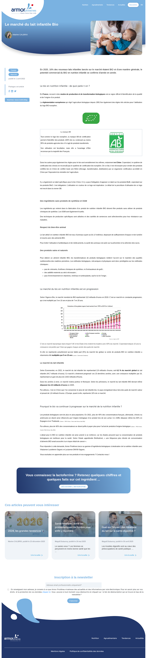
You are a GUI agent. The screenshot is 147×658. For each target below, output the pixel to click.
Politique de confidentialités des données (87, 651)
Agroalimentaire (97, 5)
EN (142, 5)
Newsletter (133, 5)
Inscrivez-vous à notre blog (17, 100)
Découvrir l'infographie (73, 487)
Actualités (121, 5)
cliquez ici (46, 592)
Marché (14, 74)
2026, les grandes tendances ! (25, 530)
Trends (13, 70)
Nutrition (85, 5)
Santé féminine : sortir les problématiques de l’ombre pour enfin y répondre (73, 527)
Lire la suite (36, 555)
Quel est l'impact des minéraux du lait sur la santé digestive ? (119, 529)
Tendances (110, 5)
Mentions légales (58, 651)
